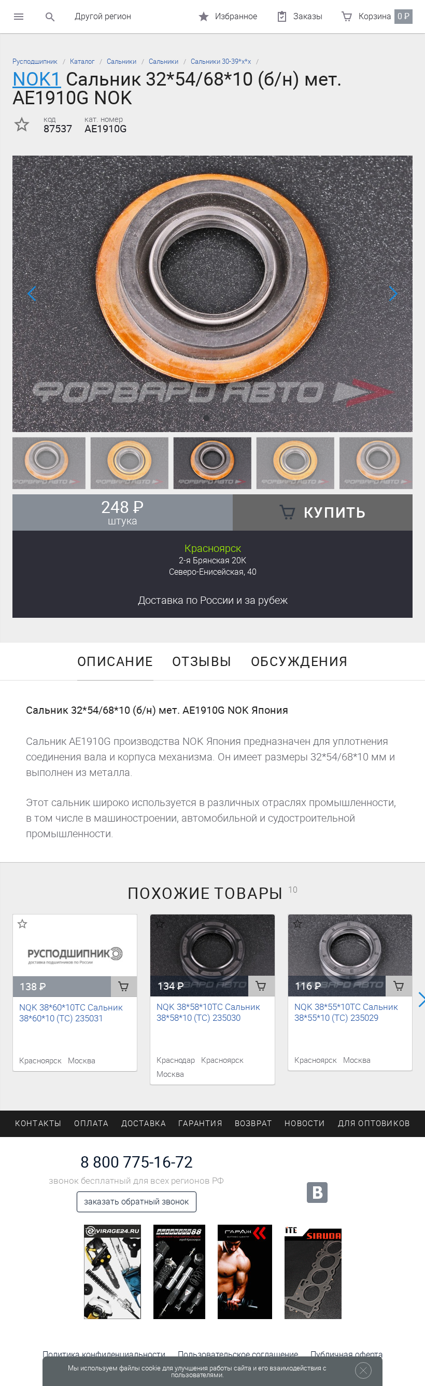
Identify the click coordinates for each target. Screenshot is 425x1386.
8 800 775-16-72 (136, 1162)
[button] (206, 418)
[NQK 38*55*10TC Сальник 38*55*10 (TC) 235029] (350, 955)
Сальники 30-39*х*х (221, 61)
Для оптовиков (374, 1123)
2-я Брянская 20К (212, 560)
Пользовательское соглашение (238, 1355)
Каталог (82, 61)
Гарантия (200, 1123)
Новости (305, 1123)
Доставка (213, 600)
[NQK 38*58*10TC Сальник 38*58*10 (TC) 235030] (212, 955)
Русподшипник (35, 61)
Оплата (91, 1123)
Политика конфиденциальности (103, 1355)
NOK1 (36, 79)
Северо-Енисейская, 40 (213, 572)
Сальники (121, 61)
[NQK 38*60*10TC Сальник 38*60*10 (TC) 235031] (75, 955)
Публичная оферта (346, 1355)
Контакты (38, 1123)
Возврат (253, 1123)
